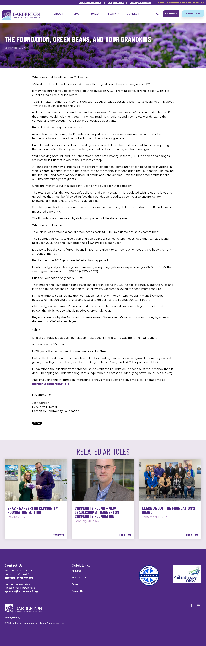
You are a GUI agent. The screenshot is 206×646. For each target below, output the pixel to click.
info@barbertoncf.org (19, 577)
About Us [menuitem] (76, 570)
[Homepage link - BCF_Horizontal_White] (23, 612)
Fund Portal (171, 14)
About (58, 13)
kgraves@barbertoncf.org (21, 591)
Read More (58, 535)
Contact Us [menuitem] (77, 591)
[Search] (158, 13)
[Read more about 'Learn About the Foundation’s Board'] (170, 480)
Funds (94, 13)
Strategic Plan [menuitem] (79, 577)
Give (76, 13)
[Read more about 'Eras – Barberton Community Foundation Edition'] (36, 480)
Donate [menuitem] (75, 584)
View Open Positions (140, 3)
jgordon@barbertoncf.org (51, 384)
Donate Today (192, 14)
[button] (192, 605)
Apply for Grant (116, 3)
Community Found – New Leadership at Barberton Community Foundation (97, 512)
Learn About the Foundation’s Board (168, 510)
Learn (112, 13)
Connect (133, 13)
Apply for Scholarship (90, 3)
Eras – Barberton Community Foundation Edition (33, 510)
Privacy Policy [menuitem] (12, 617)
